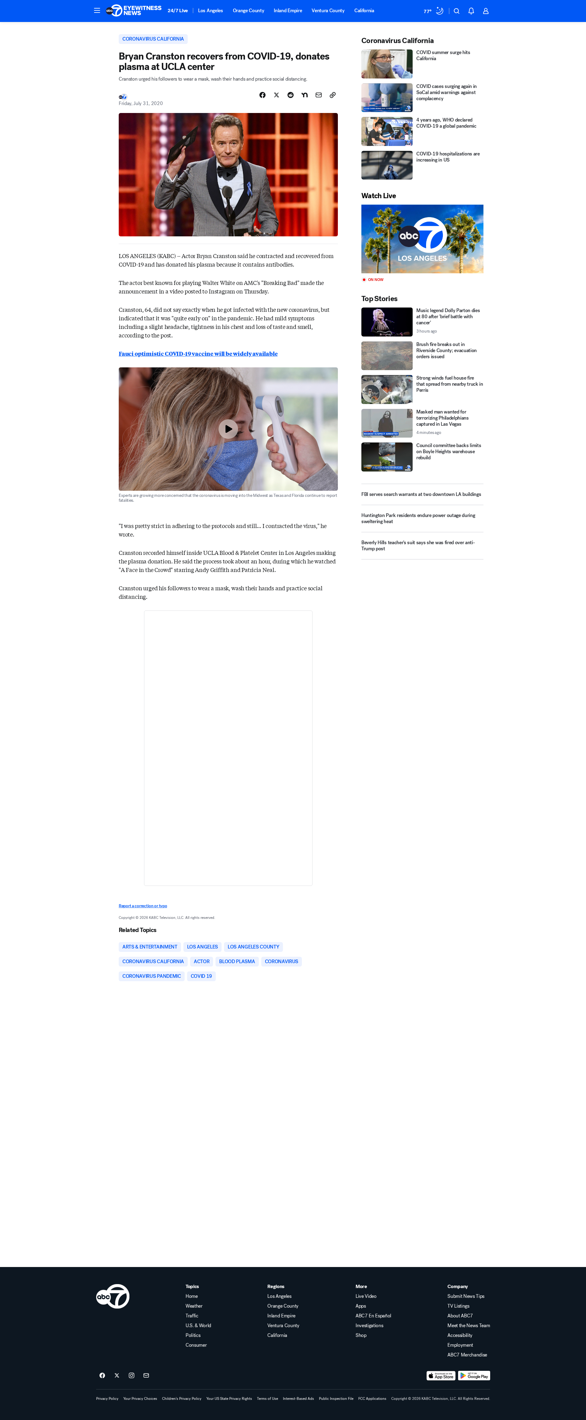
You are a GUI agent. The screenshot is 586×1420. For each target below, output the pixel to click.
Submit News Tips (465, 1296)
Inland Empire (288, 10)
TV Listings (458, 1306)
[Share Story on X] (276, 95)
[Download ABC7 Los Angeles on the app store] (441, 1376)
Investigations (369, 1325)
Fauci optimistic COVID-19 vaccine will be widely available (198, 353)
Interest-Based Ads (298, 1398)
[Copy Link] (332, 95)
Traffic (192, 1315)
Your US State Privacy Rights (229, 1398)
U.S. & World (198, 1325)
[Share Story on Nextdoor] (304, 95)
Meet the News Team (468, 1325)
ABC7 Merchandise (467, 1355)
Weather (194, 1306)
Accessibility (459, 1335)
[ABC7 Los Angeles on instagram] (131, 1376)
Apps (361, 1306)
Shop (361, 1335)
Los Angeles (210, 10)
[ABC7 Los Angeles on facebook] (102, 1376)
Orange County (248, 10)
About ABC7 (460, 1315)
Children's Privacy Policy (181, 1398)
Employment (460, 1345)
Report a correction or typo (143, 906)
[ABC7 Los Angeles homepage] (133, 11)
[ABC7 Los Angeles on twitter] (117, 1376)
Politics (193, 1335)
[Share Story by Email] (318, 95)
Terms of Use (267, 1398)
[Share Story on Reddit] (290, 95)
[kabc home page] (112, 1296)
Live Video (366, 1296)
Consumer (196, 1345)
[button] (97, 10)
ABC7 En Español (373, 1315)
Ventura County (328, 10)
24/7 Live (178, 10)
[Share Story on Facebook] (262, 95)
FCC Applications (372, 1398)
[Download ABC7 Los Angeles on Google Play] (474, 1376)
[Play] (422, 239)
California (364, 10)
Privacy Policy (107, 1398)
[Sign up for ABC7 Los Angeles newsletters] (146, 1376)
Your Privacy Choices (140, 1398)
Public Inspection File (336, 1398)
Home (192, 1296)
